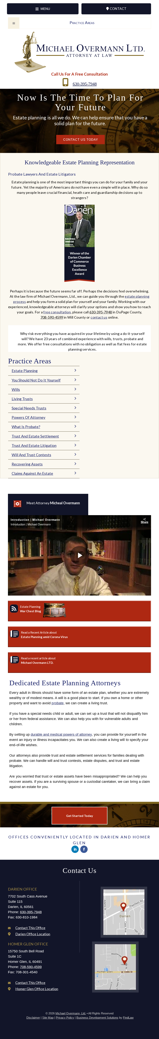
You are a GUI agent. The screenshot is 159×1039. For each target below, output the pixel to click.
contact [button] (118, 9)
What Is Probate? (26, 426)
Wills (16, 389)
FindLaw (128, 1017)
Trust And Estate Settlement (35, 436)
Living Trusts (22, 399)
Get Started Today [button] (79, 815)
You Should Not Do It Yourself (36, 380)
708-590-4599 (52, 317)
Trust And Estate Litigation (34, 445)
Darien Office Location (32, 934)
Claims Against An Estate (32, 473)
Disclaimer (33, 1017)
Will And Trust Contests (31, 455)
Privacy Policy (65, 1017)
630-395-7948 (85, 83)
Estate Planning (25, 370)
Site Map (48, 1017)
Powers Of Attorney (28, 417)
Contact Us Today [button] (80, 139)
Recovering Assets (27, 464)
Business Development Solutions (97, 1017)
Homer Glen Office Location (36, 989)
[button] (43, 8)
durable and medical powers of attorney (61, 734)
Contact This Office (30, 928)
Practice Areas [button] (82, 22)
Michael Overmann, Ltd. (70, 1013)
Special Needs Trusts (29, 408)
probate (57, 703)
